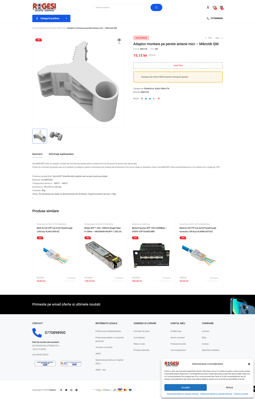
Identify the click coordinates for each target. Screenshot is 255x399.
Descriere (37, 154)
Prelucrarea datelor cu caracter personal (183, 393)
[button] (249, 364)
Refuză (229, 387)
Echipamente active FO (94, 224)
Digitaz (52, 389)
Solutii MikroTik (58, 28)
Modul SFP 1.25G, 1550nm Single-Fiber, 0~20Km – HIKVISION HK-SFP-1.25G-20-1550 (103, 231)
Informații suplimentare (61, 154)
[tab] (37, 154)
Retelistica (44, 28)
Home (35, 28)
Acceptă (186, 387)
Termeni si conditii (241, 393)
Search (156, 7)
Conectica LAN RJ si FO (47, 224)
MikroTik (143, 48)
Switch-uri (146, 224)
